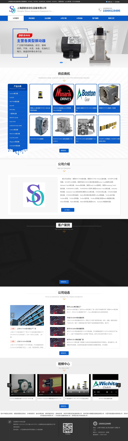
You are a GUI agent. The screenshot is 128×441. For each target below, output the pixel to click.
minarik (12, 105)
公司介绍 (64, 18)
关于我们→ (67, 210)
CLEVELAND (14, 137)
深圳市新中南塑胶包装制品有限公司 (93, 413)
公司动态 (79, 18)
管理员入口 (34, 429)
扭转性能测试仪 (49, 413)
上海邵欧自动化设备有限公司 (46, 424)
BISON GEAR (14, 117)
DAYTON (13, 121)
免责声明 (28, 429)
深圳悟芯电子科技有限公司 (79, 415)
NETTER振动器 (14, 101)
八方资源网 (23, 429)
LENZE (12, 97)
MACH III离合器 (15, 133)
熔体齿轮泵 (59, 413)
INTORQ (12, 109)
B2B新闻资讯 (31, 413)
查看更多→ (64, 150)
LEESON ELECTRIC (16, 125)
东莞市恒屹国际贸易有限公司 (113, 413)
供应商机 (32, 18)
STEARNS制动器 (15, 146)
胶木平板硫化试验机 (7, 413)
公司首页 (16, 18)
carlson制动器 (14, 129)
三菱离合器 (13, 113)
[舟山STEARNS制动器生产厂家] (27, 325)
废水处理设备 (40, 413)
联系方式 (111, 18)
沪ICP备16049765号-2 (32, 424)
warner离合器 (14, 93)
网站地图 (40, 429)
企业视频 (48, 18)
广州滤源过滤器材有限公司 (62, 415)
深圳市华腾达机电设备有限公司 (72, 413)
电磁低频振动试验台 (20, 413)
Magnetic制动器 (14, 141)
